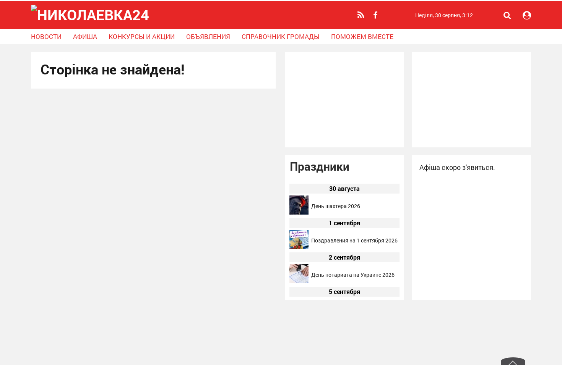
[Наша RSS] (361, 15)
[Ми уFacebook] (376, 15)
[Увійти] (527, 15)
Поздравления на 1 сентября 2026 (354, 240)
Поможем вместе (362, 36)
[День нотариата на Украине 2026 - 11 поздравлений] (299, 281)
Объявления (208, 36)
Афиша (85, 36)
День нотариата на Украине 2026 (353, 274)
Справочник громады (281, 36)
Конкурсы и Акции (142, 36)
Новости (46, 36)
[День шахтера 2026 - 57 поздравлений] (299, 212)
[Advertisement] (344, 99)
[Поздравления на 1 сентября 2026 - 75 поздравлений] (299, 246)
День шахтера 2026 (335, 206)
